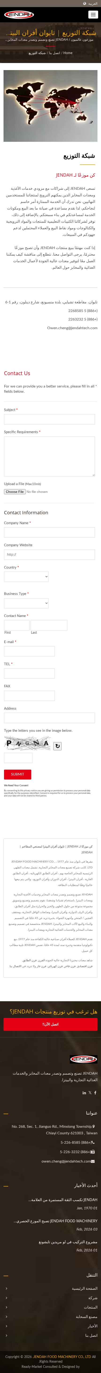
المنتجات (90, 1307)
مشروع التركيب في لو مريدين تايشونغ (68, 1241)
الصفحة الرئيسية (84, 1288)
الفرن (41, 960)
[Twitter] (90, 1093)
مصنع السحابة (86, 1317)
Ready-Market (32, 1367)
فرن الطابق (30, 960)
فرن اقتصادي (85, 966)
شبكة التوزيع (37, 53)
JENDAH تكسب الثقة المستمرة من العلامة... (62, 1199)
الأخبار (92, 1326)
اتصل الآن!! (50, 1024)
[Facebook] (95, 1093)
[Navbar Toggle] (93, 15)
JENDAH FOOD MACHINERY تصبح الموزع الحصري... (55, 1220)
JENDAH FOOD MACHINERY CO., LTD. (62, 1357)
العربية (92, 3)
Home (67, 53)
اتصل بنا (54, 53)
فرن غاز (41, 966)
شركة (92, 1298)
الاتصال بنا (15, 966)
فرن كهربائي (55, 966)
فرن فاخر (70, 966)
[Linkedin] (84, 1093)
